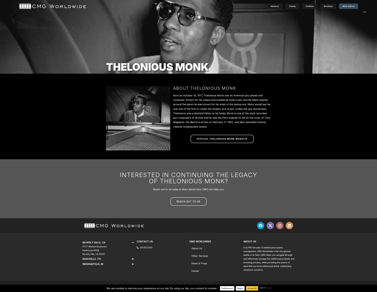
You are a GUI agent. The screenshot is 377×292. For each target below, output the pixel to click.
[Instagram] (279, 225)
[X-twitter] (270, 225)
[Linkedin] (289, 225)
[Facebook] (260, 225)
